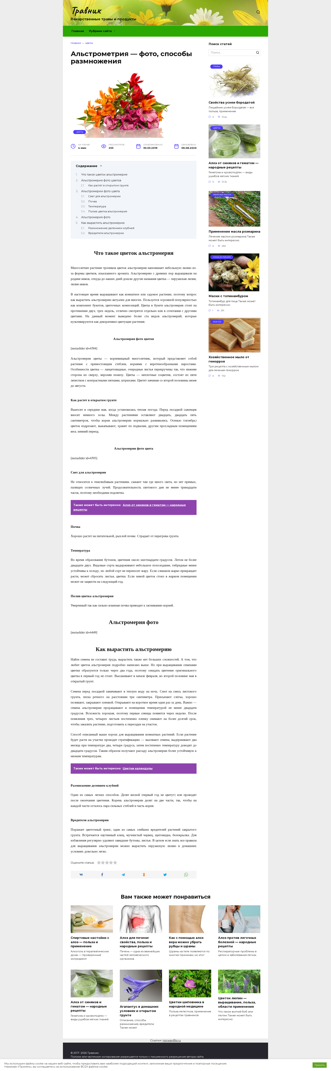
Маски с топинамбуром (228, 296)
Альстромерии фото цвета (100, 191)
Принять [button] (320, 1065)
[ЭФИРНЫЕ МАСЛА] (234, 224)
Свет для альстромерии (104, 196)
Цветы (79, 132)
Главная (78, 31)
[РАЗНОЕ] (234, 350)
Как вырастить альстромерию (103, 223)
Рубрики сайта (100, 31)
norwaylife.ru (172, 1040)
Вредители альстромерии (106, 233)
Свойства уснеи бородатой (232, 102)
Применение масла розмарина (234, 231)
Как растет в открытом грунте (108, 185)
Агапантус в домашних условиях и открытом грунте (139, 1011)
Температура (97, 206)
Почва (92, 201)
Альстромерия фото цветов (101, 180)
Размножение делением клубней (111, 228)
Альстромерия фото (95, 217)
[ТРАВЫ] (234, 95)
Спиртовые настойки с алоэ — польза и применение (90, 942)
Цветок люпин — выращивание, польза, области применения (237, 1002)
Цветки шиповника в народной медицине (186, 1004)
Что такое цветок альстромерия (104, 174)
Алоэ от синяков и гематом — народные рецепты (233, 165)
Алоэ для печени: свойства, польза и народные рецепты (136, 942)
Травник (86, 10)
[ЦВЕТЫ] (234, 156)
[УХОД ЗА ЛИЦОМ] (234, 289)
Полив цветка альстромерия (107, 211)
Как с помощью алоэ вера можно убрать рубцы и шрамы (186, 942)
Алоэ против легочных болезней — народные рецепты (237, 942)
